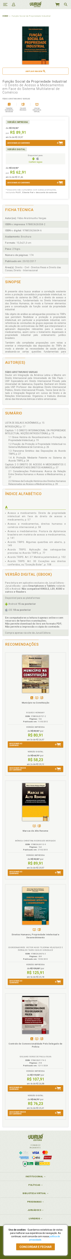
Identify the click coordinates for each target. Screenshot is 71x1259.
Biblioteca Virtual (34, 1193)
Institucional (34, 1176)
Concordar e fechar (35, 1247)
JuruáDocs (34, 1210)
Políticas (34, 1185)
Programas (34, 1202)
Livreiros (34, 1218)
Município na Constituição (35, 702)
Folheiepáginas (41, 698)
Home (5, 16)
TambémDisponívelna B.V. (36, 698)
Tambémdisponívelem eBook (32, 698)
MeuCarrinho (57, 4)
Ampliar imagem (34, 71)
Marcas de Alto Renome (35, 831)
